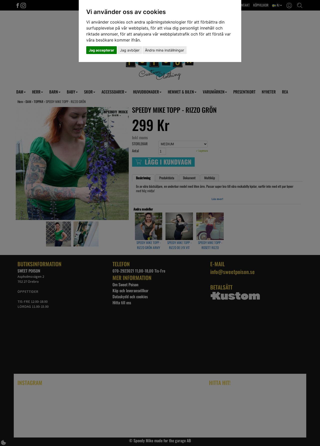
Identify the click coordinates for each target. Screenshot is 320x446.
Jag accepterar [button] (101, 50)
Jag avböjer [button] (130, 50)
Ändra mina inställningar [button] (164, 50)
